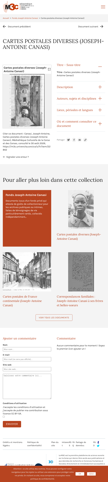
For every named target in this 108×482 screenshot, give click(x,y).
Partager (61, 140)
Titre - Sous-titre (68, 65)
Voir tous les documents (54, 317)
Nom (5, 345)
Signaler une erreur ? (17, 156)
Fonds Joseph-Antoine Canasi (25, 18)
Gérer (91, 474)
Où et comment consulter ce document (76, 124)
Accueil (6, 18)
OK (80, 474)
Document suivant (88, 26)
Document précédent (19, 26)
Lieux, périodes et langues (75, 110)
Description (65, 87)
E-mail (6, 355)
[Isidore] (51, 462)
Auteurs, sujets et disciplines (76, 98)
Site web (7, 365)
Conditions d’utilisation (15, 403)
